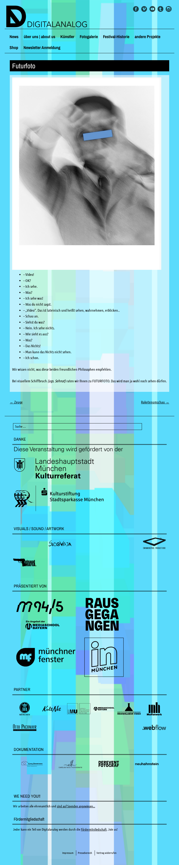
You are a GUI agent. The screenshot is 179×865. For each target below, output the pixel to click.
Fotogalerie (89, 37)
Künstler (67, 37)
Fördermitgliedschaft (94, 829)
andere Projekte (147, 37)
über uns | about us (39, 37)
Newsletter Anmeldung (42, 47)
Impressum (67, 852)
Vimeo (144, 9)
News (14, 37)
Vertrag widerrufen (106, 852)
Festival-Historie (116, 37)
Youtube (152, 9)
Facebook (136, 9)
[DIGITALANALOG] (89, 17)
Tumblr (160, 9)
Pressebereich (85, 852)
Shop (14, 47)
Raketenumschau (155, 402)
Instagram (169, 9)
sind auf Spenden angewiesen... (76, 806)
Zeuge (16, 402)
